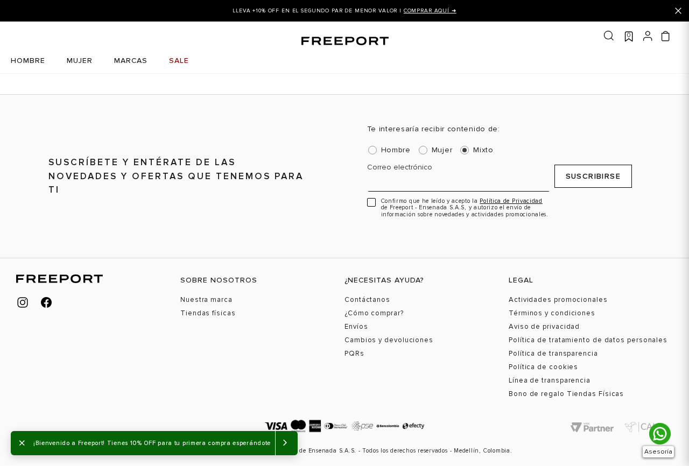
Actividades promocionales (558, 300)
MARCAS (130, 60)
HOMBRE (28, 60)
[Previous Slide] (33, 11)
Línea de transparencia (549, 381)
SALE (179, 60)
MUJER (80, 60)
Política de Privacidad (511, 200)
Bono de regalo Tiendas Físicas (566, 394)
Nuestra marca (206, 300)
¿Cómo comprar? (374, 313)
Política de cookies (543, 367)
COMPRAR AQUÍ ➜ (430, 11)
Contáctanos (367, 300)
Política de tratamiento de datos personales (588, 340)
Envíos (356, 327)
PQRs (354, 354)
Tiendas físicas (208, 313)
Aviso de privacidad (544, 327)
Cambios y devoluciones (388, 340)
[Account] (648, 35)
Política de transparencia (553, 354)
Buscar (609, 36)
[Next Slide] (655, 11)
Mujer (442, 150)
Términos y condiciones (552, 313)
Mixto (483, 150)
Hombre (396, 150)
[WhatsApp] (660, 434)
